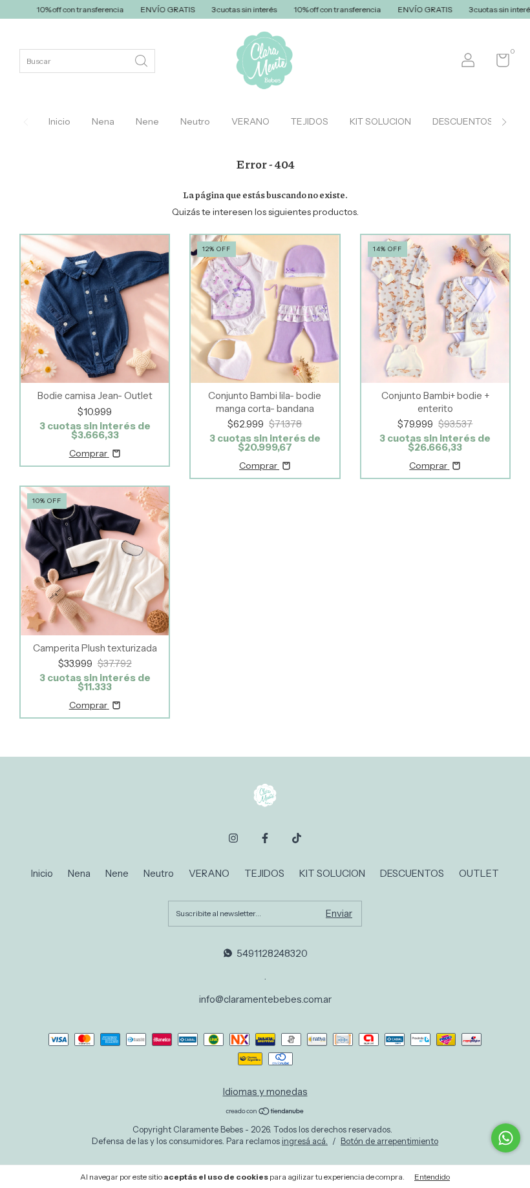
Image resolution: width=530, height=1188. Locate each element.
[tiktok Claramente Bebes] (297, 838)
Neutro (195, 121)
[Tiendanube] (265, 1112)
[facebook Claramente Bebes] (265, 838)
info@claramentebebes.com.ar (265, 999)
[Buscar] (142, 59)
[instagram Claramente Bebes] (233, 838)
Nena (103, 121)
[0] (498, 63)
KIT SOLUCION (380, 121)
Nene (147, 121)
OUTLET (479, 873)
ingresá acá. (305, 1141)
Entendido (432, 1177)
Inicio (59, 121)
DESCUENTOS (462, 121)
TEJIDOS (309, 121)
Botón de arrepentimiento (389, 1141)
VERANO (250, 121)
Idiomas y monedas (265, 1091)
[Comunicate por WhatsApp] (505, 1137)
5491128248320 (272, 953)
